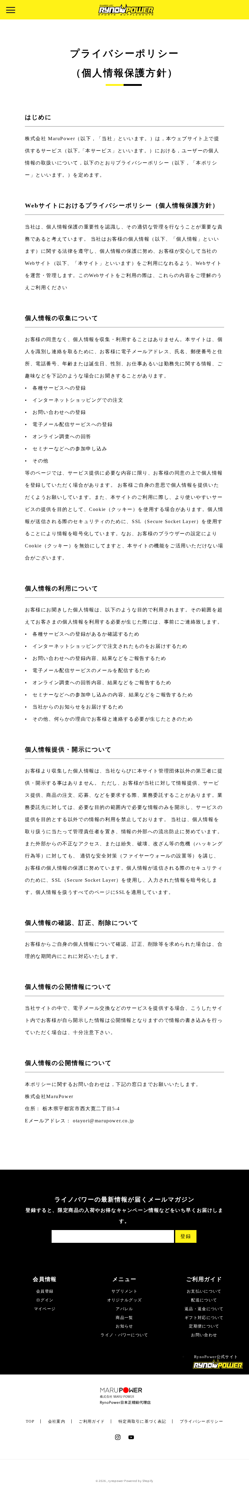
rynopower (115, 1481)
